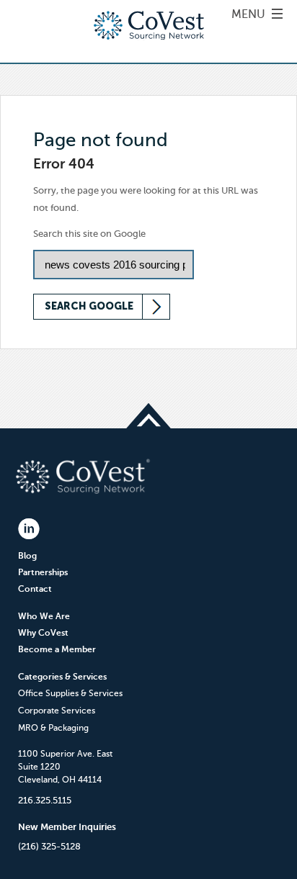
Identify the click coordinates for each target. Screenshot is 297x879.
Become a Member (57, 649)
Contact (35, 589)
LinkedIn (29, 529)
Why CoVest (43, 633)
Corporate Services (56, 711)
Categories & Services (62, 677)
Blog (27, 556)
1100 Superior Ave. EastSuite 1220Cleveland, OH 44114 (65, 767)
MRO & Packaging (53, 728)
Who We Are (44, 616)
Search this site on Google (89, 233)
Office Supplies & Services (70, 693)
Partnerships (43, 572)
